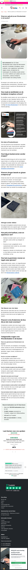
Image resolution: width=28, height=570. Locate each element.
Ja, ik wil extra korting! (18, 562)
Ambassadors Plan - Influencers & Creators (10, 513)
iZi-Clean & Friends (5, 514)
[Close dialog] (26, 548)
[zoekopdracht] (19, 7)
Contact (2, 520)
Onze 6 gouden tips (5, 504)
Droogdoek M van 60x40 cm (14, 185)
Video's (2, 501)
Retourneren (3, 523)
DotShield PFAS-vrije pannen (7, 506)
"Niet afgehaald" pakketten (7, 528)
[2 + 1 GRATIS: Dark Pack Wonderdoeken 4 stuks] (14, 447)
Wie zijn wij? (3, 499)
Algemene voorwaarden (6, 525)
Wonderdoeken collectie (12, 272)
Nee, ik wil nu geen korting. (18, 567)
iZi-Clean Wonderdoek (12, 104)
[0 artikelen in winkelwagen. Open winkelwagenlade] (26, 7)
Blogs (2, 502)
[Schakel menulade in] (1, 7)
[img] (14, 433)
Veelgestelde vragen (5, 521)
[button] (13, 452)
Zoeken (2, 507)
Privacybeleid (4, 530)
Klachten (3, 527)
